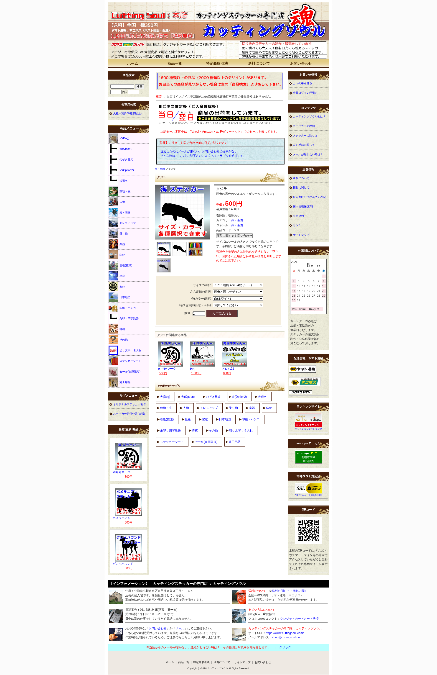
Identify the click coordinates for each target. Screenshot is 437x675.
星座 (188, 419)
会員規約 (298, 215)
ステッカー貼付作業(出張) (129, 413)
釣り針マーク (167, 368)
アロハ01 (228, 368)
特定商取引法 (217, 63)
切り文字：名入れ (241, 430)
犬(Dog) (165, 396)
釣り (193, 368)
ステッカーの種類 (304, 125)
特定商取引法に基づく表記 (309, 196)
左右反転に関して (304, 144)
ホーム (132, 63)
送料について (259, 63)
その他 (213, 430)
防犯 (269, 408)
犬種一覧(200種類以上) (127, 113)
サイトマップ (301, 234)
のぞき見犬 (213, 396)
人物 (186, 408)
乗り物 (233, 408)
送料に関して (281, 591)
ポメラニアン (121, 518)
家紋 (205, 419)
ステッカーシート (172, 442)
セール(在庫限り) (206, 442)
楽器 (252, 408)
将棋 (195, 430)
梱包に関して (301, 187)
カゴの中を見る (302, 83)
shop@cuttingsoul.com (287, 637)
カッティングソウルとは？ (309, 116)
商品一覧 (175, 63)
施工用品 (234, 442)
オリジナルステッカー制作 (129, 404)
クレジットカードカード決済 (299, 618)
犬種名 (262, 396)
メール (179, 628)
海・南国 (160, 168)
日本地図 (225, 419)
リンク (297, 225)
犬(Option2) (239, 396)
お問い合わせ (301, 63)
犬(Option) (188, 396)
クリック (285, 647)
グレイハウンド (123, 563)
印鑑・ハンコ (251, 419)
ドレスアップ (209, 408)
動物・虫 (166, 408)
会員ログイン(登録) (305, 92)
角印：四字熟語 (170, 430)
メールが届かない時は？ (308, 154)
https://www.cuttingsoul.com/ (285, 633)
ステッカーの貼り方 (305, 135)
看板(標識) (167, 419)
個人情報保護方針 (304, 206)
